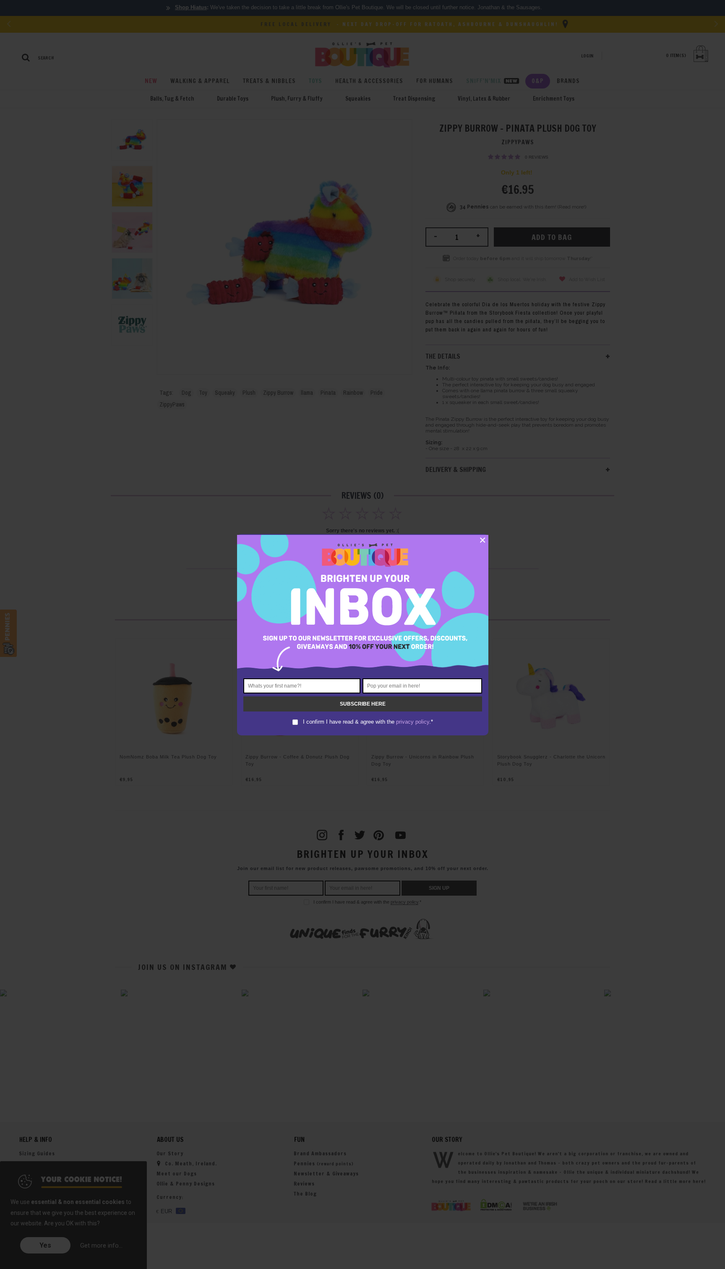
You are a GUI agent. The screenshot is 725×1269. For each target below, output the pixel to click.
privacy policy (412, 722)
